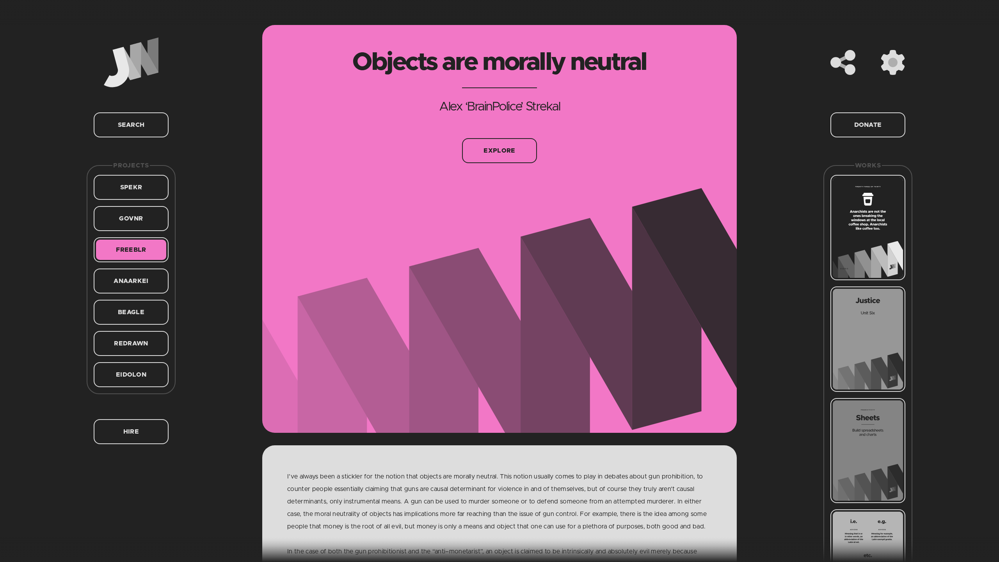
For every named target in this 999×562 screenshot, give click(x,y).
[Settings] (892, 62)
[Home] (131, 62)
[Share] (842, 62)
